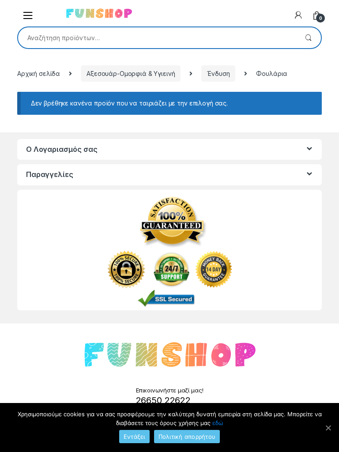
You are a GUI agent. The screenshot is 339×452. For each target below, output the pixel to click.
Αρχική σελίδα (38, 73)
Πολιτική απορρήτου (187, 436)
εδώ (217, 422)
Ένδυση (218, 73)
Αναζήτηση (308, 37)
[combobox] (157, 37)
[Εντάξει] (328, 427)
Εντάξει (134, 436)
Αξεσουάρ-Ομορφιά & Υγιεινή (131, 73)
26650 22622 (163, 400)
